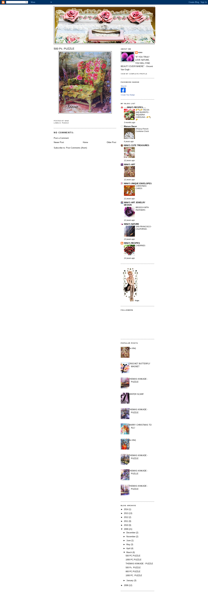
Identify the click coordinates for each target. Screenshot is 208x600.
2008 (126, 585)
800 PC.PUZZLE (133, 571)
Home (85, 142)
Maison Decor (130, 126)
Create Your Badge (128, 95)
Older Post (111, 142)
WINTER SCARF (136, 394)
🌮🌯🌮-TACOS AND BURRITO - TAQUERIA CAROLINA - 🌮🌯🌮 (143, 115)
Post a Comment (61, 138)
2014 (126, 509)
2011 (126, 521)
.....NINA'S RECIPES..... (135, 107)
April (128, 548)
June (128, 540)
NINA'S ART (129, 164)
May (128, 544)
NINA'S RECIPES (132, 243)
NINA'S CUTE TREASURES (136, 145)
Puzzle (65, 123)
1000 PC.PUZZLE (133, 560)
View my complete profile (134, 74)
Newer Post (59, 142)
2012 (126, 517)
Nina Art (124, 86)
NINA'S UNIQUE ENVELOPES (138, 183)
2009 (126, 529)
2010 (126, 525)
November (131, 536)
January (130, 580)
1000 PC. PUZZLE (134, 575)
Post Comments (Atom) (76, 148)
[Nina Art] (123, 92)
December (131, 532)
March (129, 552)
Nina (140, 52)
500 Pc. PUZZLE (133, 567)
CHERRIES (140, 246)
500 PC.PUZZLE (133, 556)
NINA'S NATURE (131, 224)
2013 (126, 513)
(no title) (132, 348)
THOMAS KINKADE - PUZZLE (139, 563)
